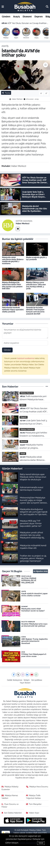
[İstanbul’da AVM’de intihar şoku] (25, 75)
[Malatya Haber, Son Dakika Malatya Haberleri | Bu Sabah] (25, 6)
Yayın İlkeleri (25, 683)
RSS (7, 833)
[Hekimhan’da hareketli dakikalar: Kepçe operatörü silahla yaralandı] (13, 299)
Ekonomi (27, 16)
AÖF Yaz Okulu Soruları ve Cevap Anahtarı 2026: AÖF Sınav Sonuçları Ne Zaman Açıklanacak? (25, 23)
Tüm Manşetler (35, 804)
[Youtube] (32, 675)
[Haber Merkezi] (8, 225)
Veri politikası (36, 680)
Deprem (38, 16)
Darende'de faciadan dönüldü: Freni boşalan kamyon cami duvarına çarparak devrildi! (35, 311)
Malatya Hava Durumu (38, 787)
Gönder (7, 350)
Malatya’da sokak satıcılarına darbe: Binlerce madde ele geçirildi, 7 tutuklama (12, 260)
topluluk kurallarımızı (26, 358)
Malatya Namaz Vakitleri (10, 796)
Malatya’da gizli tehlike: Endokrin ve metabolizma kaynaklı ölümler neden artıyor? (33, 434)
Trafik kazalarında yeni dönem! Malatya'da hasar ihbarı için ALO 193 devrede (33, 398)
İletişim (27, 680)
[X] (18, 675)
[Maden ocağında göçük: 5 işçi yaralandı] (37, 249)
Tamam (40, 843)
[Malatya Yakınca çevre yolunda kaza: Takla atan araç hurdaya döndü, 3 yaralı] (37, 274)
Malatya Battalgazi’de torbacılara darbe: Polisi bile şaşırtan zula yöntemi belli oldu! (12, 285)
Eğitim (23, 405)
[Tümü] (47, 386)
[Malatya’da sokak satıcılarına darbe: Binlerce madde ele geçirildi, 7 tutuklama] (13, 249)
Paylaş (7, 93)
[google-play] (36, 821)
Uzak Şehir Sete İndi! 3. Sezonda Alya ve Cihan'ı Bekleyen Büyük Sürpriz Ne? (33, 422)
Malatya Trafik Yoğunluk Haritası (33, 796)
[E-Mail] (18, 229)
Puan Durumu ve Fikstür (10, 805)
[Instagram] (23, 675)
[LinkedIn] (27, 675)
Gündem (6, 16)
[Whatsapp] (36, 675)
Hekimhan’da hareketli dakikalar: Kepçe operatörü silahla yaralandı (13, 310)
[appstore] (14, 821)
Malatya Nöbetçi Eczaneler (10, 788)
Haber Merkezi (17, 99)
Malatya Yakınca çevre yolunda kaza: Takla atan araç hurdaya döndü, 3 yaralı (36, 285)
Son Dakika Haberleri (13, 813)
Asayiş (16, 16)
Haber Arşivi (34, 813)
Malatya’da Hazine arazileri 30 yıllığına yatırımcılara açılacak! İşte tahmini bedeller (32, 446)
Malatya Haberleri (27, 429)
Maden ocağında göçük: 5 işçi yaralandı (36, 258)
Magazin (24, 417)
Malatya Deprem (27, 393)
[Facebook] (14, 675)
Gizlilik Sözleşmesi (14, 680)
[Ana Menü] (3, 6)
